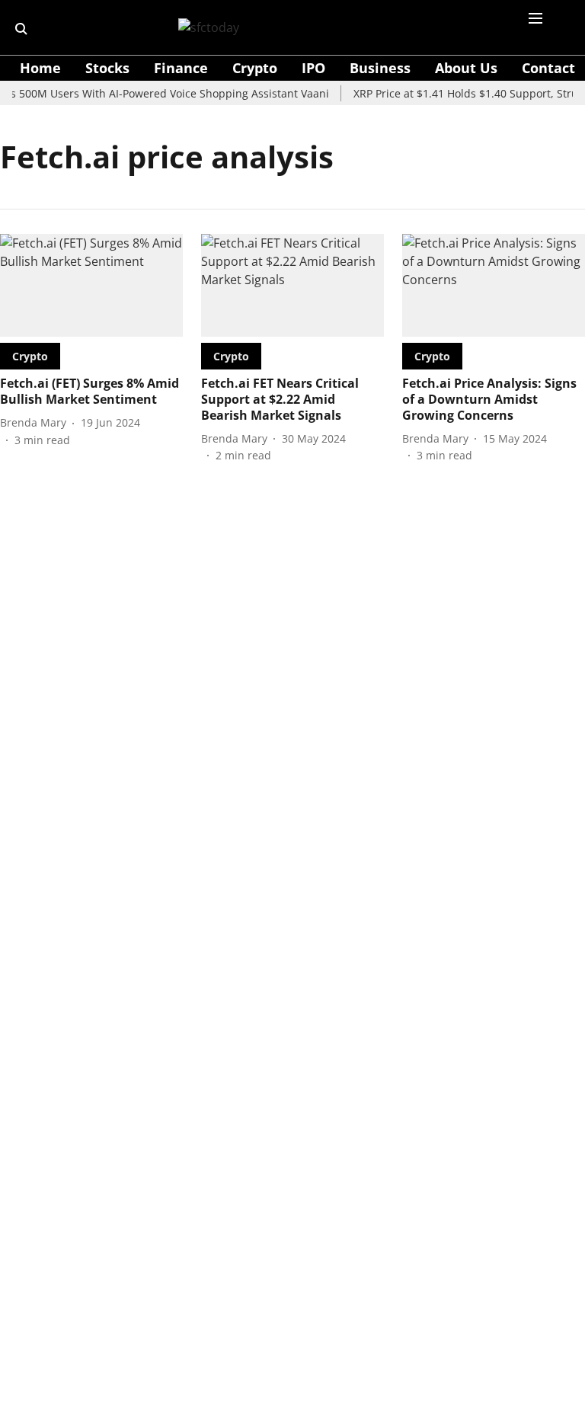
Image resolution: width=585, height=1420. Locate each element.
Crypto (254, 68)
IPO (313, 68)
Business (380, 68)
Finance (181, 68)
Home (40, 68)
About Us (466, 68)
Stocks (107, 68)
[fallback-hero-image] (91, 285)
